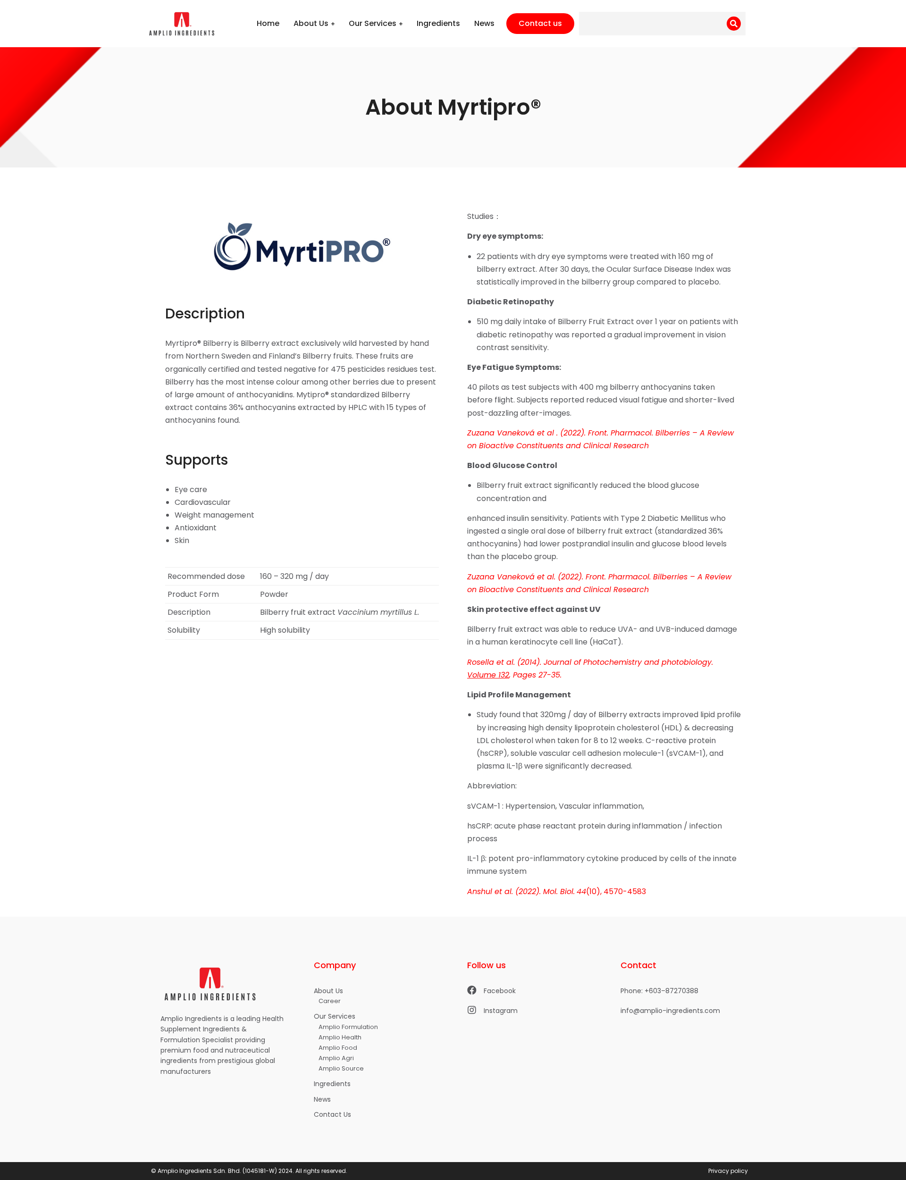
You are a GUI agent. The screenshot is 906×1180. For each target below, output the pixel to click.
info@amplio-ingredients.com (670, 1010)
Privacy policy (728, 1171)
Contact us (540, 23)
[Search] (734, 24)
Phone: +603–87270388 (659, 991)
